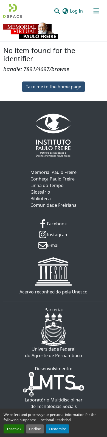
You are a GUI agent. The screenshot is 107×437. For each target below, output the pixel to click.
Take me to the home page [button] (53, 87)
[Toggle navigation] (96, 11)
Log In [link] (76, 11)
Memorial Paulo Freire (53, 172)
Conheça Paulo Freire (52, 179)
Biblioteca (40, 199)
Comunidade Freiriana (53, 205)
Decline (35, 428)
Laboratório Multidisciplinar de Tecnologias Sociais (54, 403)
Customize (57, 428)
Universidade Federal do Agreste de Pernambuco (53, 352)
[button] (12, 11)
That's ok (14, 428)
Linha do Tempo (47, 185)
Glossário (40, 192)
